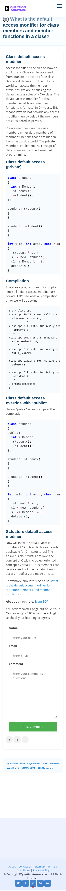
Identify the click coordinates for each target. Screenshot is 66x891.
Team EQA (41, 602)
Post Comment (33, 727)
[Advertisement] (33, 851)
